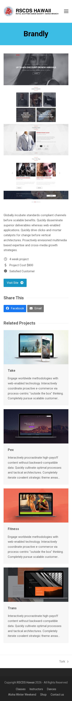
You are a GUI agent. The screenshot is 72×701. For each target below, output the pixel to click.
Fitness (13, 529)
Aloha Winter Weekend (22, 694)
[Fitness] (36, 505)
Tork (62, 661)
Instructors (36, 689)
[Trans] (36, 584)
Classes (21, 689)
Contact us (57, 694)
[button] (66, 11)
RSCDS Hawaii (26, 682)
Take (11, 370)
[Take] (36, 347)
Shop (43, 694)
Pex (11, 450)
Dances (51, 689)
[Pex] (36, 426)
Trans (12, 608)
